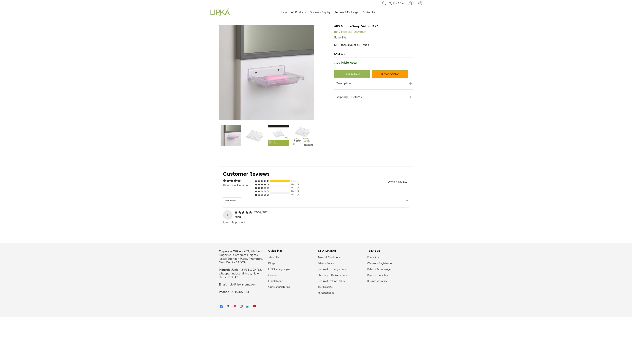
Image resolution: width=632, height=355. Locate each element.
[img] (244, 212)
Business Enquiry (377, 281)
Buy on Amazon (390, 74)
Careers (272, 275)
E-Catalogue (275, 281)
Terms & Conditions (329, 257)
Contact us (373, 257)
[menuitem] (411, 3)
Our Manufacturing (279, 287)
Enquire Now (352, 74)
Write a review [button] (397, 182)
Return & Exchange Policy (333, 269)
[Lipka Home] (220, 12)
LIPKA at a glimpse (279, 269)
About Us (273, 257)
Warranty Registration (380, 263)
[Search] (384, 3)
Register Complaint (378, 275)
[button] (262, 180)
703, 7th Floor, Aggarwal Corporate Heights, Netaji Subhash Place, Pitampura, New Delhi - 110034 (241, 256)
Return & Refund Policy (331, 281)
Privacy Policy (326, 263)
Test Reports (325, 287)
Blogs (271, 263)
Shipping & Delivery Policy (333, 275)
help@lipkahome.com (242, 284)
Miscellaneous (326, 293)
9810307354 (240, 292)
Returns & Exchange (379, 269)
